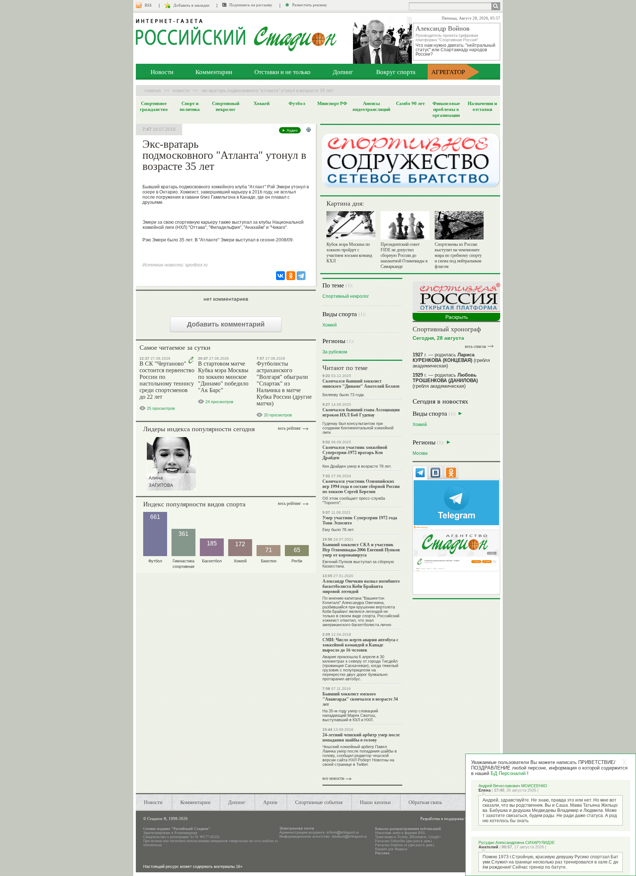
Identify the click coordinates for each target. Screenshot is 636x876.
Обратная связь (425, 802)
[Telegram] (301, 275)
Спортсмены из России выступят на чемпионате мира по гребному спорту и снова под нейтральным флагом (458, 255)
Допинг (343, 71)
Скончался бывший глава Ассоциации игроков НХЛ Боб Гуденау (361, 412)
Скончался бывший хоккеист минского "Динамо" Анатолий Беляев (360, 383)
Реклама (382, 853)
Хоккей (261, 103)
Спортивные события (318, 802)
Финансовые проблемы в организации (446, 109)
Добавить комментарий (226, 324)
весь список (475, 346)
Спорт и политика (190, 106)
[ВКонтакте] (280, 275)
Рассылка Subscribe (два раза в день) (403, 841)
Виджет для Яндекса (391, 849)
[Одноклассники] (290, 275)
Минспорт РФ (332, 103)
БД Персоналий (508, 773)
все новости (333, 778)
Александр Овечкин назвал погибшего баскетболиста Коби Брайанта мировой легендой (361, 586)
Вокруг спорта (396, 71)
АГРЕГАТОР (448, 71)
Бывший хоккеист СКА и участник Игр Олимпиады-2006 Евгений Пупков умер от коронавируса (361, 549)
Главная (152, 90)
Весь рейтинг (289, 428)
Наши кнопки (375, 802)
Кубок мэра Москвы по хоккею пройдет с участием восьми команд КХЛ (349, 253)
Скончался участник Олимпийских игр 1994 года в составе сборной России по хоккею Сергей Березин (361, 486)
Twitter (402, 837)
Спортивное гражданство (154, 106)
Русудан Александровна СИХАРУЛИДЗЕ (516, 842)
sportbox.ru (196, 265)
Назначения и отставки (482, 106)
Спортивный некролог (225, 106)
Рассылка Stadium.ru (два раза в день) (404, 845)
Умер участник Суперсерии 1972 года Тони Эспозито (359, 520)
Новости (162, 71)
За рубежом (334, 351)
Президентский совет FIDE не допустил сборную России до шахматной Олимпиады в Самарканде (404, 255)
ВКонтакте (418, 837)
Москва (420, 453)
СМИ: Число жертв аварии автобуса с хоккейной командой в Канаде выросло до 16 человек (360, 644)
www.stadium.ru (266, 841)
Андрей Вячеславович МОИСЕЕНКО (512, 785)
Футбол (297, 103)
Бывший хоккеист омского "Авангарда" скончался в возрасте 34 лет (360, 699)
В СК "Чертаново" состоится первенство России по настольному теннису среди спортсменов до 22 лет (166, 380)
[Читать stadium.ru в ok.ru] (456, 548)
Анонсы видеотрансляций (371, 106)
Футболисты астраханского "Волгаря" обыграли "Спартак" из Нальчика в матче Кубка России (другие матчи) (284, 383)
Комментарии (213, 71)
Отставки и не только (282, 71)
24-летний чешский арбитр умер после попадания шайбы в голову (361, 737)
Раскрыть (456, 317)
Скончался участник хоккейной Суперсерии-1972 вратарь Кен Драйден (354, 452)
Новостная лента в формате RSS (400, 833)
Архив (270, 802)
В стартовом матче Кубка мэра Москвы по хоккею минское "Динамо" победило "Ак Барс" (223, 376)
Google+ (434, 837)
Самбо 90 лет (410, 103)
